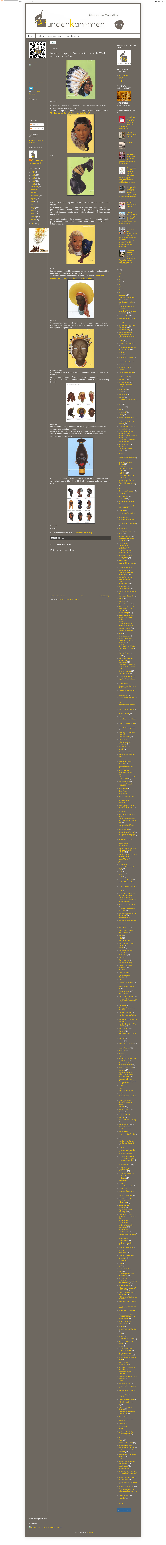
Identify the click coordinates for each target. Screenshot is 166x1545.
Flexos (121, 716)
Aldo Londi (122, 295)
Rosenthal (122, 1258)
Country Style (123, 558)
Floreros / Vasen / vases (127, 723)
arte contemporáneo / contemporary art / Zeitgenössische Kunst (126, 334)
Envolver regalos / (125, 671)
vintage (121, 1428)
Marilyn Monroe (124, 960)
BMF (120, 404)
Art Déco (122, 323)
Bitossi (121, 392)
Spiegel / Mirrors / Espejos (127, 1329)
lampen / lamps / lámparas (127, 920)
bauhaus (122, 370)
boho (120, 409)
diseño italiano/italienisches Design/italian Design (126, 623)
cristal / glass (123, 560)
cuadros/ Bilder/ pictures (127, 563)
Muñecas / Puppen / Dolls (127, 1034)
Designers (122, 586)
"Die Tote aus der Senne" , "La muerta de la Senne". (70, 113)
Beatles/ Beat (123, 377)
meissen (122, 979)
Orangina (122, 1070)
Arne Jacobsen (124, 315)
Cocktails (122, 510)
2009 (33, 223)
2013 (33, 175)
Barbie (121, 364)
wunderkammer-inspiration (128, 1482)
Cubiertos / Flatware (126, 567)
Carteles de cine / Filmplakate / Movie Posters (125, 448)
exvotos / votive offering (127, 697)
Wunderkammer (37, 160)
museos (121, 1041)
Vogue (121, 1440)
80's (120, 292)
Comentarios (36, 128)
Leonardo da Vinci (125, 927)
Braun (121, 415)
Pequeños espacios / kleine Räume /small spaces (126, 1102)
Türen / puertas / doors (126, 1399)
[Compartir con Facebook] (59, 538)
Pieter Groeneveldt (125, 1114)
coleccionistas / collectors (127, 524)
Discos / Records (125, 604)
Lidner (121, 935)
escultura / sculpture (126, 676)
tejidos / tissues (124, 1364)
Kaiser (121, 871)
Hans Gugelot (123, 788)
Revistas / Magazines (126, 1247)
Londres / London (125, 940)
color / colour (123, 528)
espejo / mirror (124, 683)
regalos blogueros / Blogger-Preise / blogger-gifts (127, 1216)
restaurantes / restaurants (127, 1234)
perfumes (122, 1107)
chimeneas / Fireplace (126, 491)
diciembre (34, 186)
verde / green (123, 1416)
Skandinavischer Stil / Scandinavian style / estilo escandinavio (127, 1316)
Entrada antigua (105, 596)
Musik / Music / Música (126, 1043)
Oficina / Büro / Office (126, 1067)
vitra (120, 1437)
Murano (121, 1038)
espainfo (121, 1503)
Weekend (130, 142)
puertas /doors (124, 1180)
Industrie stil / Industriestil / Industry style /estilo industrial (127, 850)
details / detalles (124, 589)
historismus (123, 811)
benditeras (122, 379)
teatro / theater (124, 1362)
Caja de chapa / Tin (125, 426)
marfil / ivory (123, 955)
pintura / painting (124, 1124)
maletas (121, 948)
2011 (33, 181)
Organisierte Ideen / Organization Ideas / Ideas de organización (127, 1081)
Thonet (121, 1381)
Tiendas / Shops (124, 1383)
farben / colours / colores (127, 705)
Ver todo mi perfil (35, 163)
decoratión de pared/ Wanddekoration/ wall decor (126, 579)
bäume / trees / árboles (126, 372)
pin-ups (121, 1117)
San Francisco (124, 1278)
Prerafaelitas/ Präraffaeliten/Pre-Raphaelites (125, 1169)
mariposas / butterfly (126, 962)
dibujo (121, 598)
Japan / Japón (124, 859)
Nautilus (122, 1053)
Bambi (121, 355)
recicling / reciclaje (125, 1198)
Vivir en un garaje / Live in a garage (132, 134)
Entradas (35, 125)
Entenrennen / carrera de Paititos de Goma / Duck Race (127, 666)
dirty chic (122, 601)
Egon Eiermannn (124, 636)
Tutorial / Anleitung (125, 1402)
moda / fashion (124, 994)
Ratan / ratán (123, 1188)
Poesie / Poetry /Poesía (127, 1134)
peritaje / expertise (125, 1109)
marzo (33, 214)
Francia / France (124, 737)
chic (120, 488)
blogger (121, 397)
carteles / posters (124, 444)
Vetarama (122, 1423)
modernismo (123, 1005)
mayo (33, 208)
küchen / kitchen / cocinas (127, 904)
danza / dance (124, 570)
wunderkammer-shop (84, 533)
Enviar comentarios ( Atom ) (69, 599)
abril (32, 211)
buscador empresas (122, 1510)
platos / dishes (124, 1131)
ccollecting (122, 473)
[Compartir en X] (56, 538)
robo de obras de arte (126, 1255)
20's (120, 276)
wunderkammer (124, 1468)
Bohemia (122, 407)
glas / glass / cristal (125, 752)
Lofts (120, 938)
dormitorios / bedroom (126, 631)
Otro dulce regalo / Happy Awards (132, 204)
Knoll (120, 891)
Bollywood (122, 412)
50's (120, 284)
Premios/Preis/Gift (125, 1164)
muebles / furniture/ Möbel (127, 1015)
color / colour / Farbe (126, 531)
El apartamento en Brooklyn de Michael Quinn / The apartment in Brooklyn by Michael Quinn (127, 158)
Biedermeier (123, 389)
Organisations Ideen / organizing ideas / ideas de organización (127, 1074)
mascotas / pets (124, 972)
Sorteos (121, 1326)
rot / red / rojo (123, 1260)
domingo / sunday (125, 628)
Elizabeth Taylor (124, 653)
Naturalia (122, 1050)
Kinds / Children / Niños (127, 886)
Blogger (90, 1532)
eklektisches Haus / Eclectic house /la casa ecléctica (126, 640)
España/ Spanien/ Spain (127, 679)
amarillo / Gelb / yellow (126, 302)
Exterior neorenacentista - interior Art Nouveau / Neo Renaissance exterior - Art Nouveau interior (128, 218)
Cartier (121, 453)
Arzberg (121, 340)
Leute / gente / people (126, 930)
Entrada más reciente (58, 596)
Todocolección (123, 75)
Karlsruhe (122, 874)
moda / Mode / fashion (126, 996)
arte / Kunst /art (124, 330)
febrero (33, 217)
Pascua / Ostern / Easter (127, 1096)
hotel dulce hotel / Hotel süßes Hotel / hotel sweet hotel (127, 820)
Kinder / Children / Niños (127, 882)
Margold (121, 957)
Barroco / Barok (124, 367)
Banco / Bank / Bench (126, 357)
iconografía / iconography (127, 835)
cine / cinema (123, 496)
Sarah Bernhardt (124, 1285)
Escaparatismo (124, 673)
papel (121, 1088)
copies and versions (126, 555)
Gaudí (121, 749)
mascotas (122, 970)
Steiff (120, 1333)
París (120, 1093)
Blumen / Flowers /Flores (127, 400)
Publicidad (122, 1178)
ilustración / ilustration (126, 839)
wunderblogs (73, 36)
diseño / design (124, 613)
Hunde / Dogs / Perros (126, 832)
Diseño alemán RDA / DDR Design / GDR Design (126, 617)
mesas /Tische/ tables (126, 982)
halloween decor (124, 781)
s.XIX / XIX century (125, 1268)
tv (119, 1405)
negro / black (123, 1056)
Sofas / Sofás (123, 1324)
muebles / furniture (125, 1012)
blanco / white (123, 394)
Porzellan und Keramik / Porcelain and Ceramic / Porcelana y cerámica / (127, 1158)
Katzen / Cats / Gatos (126, 879)
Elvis (120, 656)
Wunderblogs (123, 1466)
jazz (120, 862)
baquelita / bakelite (125, 362)
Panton (121, 1085)
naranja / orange (124, 1048)
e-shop (40, 36)
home (31, 36)
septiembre (35, 196)
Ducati (121, 633)
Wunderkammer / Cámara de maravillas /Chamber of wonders (127, 1473)
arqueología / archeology (127, 318)
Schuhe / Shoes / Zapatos (127, 1301)
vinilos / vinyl (123, 1426)
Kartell (121, 877)
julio (32, 202)
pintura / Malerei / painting (127, 1120)
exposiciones (123, 695)
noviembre (35, 190)
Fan (120, 702)
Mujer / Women (124, 1028)
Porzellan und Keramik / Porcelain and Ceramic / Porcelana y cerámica (127, 1152)
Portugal (122, 1147)
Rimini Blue (123, 1253)
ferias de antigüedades (126, 709)
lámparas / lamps (125, 918)
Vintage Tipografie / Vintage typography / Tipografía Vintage (126, 1433)
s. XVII (121, 1263)
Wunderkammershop (34, 62)
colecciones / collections (127, 513)
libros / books (123, 933)
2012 (33, 178)
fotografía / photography (127, 728)
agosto (33, 199)
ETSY (121, 78)
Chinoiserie (123, 493)
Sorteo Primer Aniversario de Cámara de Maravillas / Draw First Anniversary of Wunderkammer (127, 122)
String (121, 1336)
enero (33, 220)
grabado (122, 759)
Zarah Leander (124, 1495)
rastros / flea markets (126, 1186)
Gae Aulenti (123, 746)
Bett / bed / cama (124, 382)
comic (121, 533)
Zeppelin (122, 1498)
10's (120, 274)
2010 (33, 184)
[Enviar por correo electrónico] (52, 538)
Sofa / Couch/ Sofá (125, 1321)
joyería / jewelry (124, 864)
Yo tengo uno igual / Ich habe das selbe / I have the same (128, 1491)
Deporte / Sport (124, 583)
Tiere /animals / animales (127, 1390)
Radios (121, 1183)
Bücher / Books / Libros (127, 417)
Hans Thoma (123, 791)
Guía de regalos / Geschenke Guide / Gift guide (126, 772)
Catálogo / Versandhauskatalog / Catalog (126, 468)
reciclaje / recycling (125, 1195)
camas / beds (123, 429)
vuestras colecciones (126, 1443)
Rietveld (122, 1250)
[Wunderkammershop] (35, 80)
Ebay (120, 81)
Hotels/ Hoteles (124, 829)
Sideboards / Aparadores (127, 1310)
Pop (120, 1138)
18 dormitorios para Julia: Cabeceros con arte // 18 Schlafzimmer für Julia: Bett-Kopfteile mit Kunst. (127, 192)
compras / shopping (125, 536)
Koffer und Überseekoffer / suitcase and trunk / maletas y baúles (127, 895)
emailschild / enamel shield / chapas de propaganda (126, 660)
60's (120, 287)
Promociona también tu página (36, 82)
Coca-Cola (122, 499)
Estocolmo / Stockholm (126, 690)
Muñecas (122, 1031)
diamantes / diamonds (126, 596)
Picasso (121, 1112)
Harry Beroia (123, 794)
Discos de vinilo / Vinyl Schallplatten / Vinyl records (126, 608)
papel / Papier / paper (126, 1090)
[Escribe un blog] (54, 538)
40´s (120, 282)
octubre (34, 193)
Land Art (122, 925)
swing (121, 1346)
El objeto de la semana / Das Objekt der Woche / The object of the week (127, 646)
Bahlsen (122, 352)
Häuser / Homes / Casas (127, 796)
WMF (121, 1459)
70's (120, 290)
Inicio (82, 596)
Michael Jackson (124, 991)
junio (33, 205)
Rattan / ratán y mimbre (127, 1191)
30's (120, 279)
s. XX (121, 1266)
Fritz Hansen (123, 739)
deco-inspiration (55, 36)
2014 (33, 172)
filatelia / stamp (124, 714)
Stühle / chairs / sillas (126, 1339)
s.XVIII (121, 1271)
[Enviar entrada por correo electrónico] (62, 538)
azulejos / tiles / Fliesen (127, 343)
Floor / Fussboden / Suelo (127, 719)
